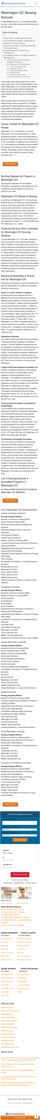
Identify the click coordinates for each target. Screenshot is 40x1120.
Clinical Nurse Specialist (10, 1047)
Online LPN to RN (7, 981)
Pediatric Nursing (7, 1040)
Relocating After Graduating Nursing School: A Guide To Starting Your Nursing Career (18, 1084)
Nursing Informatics (23, 988)
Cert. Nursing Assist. (24, 956)
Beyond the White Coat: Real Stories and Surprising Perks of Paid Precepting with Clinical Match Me (20, 1059)
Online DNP (5, 995)
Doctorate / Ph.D (6, 960)
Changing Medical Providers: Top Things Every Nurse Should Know (18, 1077)
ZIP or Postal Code (8, 819)
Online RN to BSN (7, 974)
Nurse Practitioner (23, 974)
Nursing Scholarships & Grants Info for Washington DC (16, 51)
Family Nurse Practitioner (10, 1011)
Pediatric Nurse (22, 981)
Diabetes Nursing (7, 1034)
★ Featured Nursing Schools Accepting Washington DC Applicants (18, 61)
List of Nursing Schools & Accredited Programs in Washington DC (20, 56)
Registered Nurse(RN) (24, 939)
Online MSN (5, 992)
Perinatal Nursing (7, 1044)
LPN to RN (4, 949)
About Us (10, 1103)
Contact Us (17, 1103)
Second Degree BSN (24, 942)
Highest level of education (10, 827)
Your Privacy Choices (16, 1114)
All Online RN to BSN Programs (12, 909)
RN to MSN (4, 946)
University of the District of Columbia (20, 76)
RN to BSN (4, 942)
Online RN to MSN (7, 978)
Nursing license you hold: (10, 833)
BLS (14, 155)
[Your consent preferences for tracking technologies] (36, 1116)
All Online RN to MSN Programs (12, 912)
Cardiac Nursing (7, 1030)
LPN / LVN (20, 953)
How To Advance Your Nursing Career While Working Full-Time (17, 1065)
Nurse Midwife (22, 978)
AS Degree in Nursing (24, 960)
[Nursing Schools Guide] (13, 3)
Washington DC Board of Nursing (14, 43)
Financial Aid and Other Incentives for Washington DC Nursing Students (20, 46)
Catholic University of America (18, 66)
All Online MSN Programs (10, 914)
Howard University (15, 72)
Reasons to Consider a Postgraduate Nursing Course (17, 1071)
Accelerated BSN (6, 939)
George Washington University (18, 70)
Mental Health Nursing (9, 1027)
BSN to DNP (5, 956)
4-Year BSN (21, 949)
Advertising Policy (27, 1103)
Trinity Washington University (18, 74)
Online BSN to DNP (7, 988)
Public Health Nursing (9, 1020)
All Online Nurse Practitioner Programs (15, 917)
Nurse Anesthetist (24, 985)
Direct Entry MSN (23, 946)
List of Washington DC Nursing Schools (18, 64)
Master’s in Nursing (7, 953)
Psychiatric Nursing (8, 1037)
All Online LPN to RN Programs (12, 925)
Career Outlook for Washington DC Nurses (17, 38)
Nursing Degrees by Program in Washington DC (19, 41)
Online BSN (5, 985)
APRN (20, 992)
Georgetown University (16, 68)
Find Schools (10, 164)
